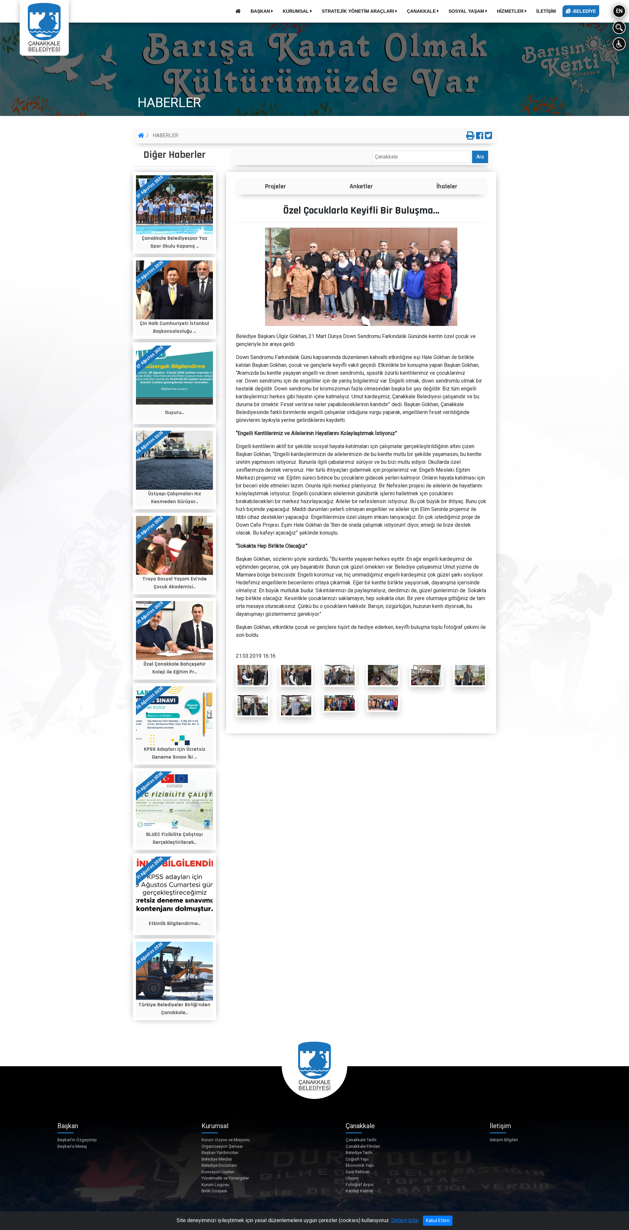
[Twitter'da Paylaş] (488, 136)
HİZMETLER (511, 11)
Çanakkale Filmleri (363, 1146)
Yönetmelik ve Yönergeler (225, 1178)
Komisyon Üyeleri (217, 1171)
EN (619, 11)
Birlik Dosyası (214, 1190)
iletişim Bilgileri (504, 1139)
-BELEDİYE (583, 11)
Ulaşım (352, 1178)
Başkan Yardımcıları (219, 1152)
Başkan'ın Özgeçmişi (77, 1139)
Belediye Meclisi (216, 1159)
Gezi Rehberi (358, 1171)
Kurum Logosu (215, 1184)
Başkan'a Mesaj (72, 1146)
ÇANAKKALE (422, 11)
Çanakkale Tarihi (361, 1139)
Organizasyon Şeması (222, 1146)
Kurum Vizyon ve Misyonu (225, 1139)
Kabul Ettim (437, 1220)
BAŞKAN (261, 11)
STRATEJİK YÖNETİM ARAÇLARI (358, 11)
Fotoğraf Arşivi (359, 1184)
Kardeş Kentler (359, 1190)
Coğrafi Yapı (357, 1159)
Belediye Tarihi (359, 1152)
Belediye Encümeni (219, 1165)
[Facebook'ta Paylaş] (479, 136)
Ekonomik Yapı (360, 1165)
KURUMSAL (296, 11)
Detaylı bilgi (404, 1220)
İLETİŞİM (546, 11)
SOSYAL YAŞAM (467, 11)
